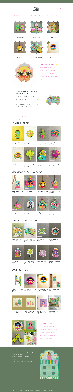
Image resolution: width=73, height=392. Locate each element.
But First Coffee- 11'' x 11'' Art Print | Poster (17, 312)
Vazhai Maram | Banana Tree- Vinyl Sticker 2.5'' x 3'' (29, 262)
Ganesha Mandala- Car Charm (54, 213)
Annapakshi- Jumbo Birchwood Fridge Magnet (54, 164)
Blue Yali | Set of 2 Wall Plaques (54, 290)
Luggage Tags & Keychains (52, 37)
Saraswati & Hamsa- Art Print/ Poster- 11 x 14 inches (42, 312)
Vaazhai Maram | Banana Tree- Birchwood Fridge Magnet (29, 164)
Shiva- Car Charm (28, 212)
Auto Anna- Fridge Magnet (17, 163)
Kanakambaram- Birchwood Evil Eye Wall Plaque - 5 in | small (43, 290)
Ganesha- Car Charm (28, 191)
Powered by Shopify (21, 390)
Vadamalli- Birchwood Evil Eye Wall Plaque (30, 290)
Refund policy (32, 390)
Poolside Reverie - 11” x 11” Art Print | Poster (55, 312)
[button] (13, 9)
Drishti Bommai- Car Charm (43, 191)
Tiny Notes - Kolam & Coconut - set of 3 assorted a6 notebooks (29, 240)
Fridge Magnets (19, 37)
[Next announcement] (61, 2)
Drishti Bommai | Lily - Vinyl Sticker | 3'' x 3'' (54, 240)
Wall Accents (52, 57)
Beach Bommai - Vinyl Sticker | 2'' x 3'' (16, 262)
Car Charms (19, 57)
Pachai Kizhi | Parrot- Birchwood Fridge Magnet (42, 143)
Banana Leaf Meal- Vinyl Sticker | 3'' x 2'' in (42, 240)
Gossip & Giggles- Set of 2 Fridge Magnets (54, 143)
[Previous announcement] (12, 2)
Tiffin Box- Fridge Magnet (17, 142)
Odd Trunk (16, 390)
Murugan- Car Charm (41, 212)
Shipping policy (37, 390)
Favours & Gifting (36, 37)
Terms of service (51, 390)
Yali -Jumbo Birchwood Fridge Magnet (42, 164)
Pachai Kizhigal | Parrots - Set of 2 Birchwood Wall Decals (17, 290)
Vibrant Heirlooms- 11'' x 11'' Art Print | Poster (29, 312)
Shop (19, 119)
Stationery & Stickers (36, 57)
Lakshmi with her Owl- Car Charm (17, 192)
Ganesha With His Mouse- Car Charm (54, 192)
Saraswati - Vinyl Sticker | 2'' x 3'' (54, 262)
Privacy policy (27, 390)
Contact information (44, 390)
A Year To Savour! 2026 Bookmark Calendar (17, 240)
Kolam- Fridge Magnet (29, 142)
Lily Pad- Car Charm (16, 212)
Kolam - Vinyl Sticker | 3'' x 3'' (42, 262)
